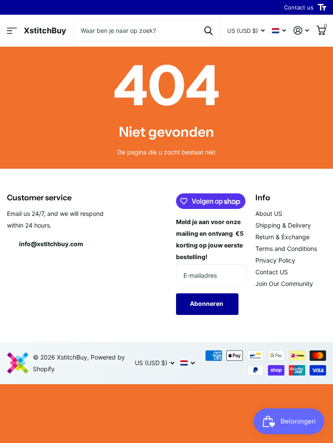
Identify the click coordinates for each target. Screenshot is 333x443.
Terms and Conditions (286, 248)
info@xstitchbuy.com (51, 243)
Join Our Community (284, 283)
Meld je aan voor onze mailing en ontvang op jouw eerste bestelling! (210, 239)
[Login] (301, 30)
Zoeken (208, 31)
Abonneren (207, 303)
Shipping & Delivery (283, 225)
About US (268, 213)
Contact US (271, 272)
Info (262, 197)
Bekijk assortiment (12, 31)
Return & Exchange (282, 237)
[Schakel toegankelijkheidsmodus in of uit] (322, 7)
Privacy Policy (275, 260)
